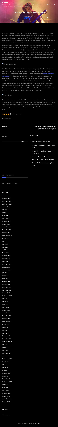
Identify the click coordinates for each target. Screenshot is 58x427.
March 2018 (5, 390)
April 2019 (5, 370)
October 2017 (6, 402)
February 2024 (6, 256)
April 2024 (5, 250)
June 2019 (5, 367)
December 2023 (6, 261)
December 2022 (6, 287)
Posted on (29, 16)
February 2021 (6, 336)
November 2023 (6, 264)
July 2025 (4, 210)
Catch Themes (37, 423)
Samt (5, 2)
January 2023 (6, 284)
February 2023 (6, 281)
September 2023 (7, 270)
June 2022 (5, 301)
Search (4, 136)
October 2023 (6, 267)
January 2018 (6, 396)
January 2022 (6, 310)
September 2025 (7, 204)
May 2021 (5, 330)
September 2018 (7, 382)
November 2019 (6, 353)
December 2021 (6, 313)
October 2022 (6, 293)
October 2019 (6, 356)
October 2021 (6, 319)
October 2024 (6, 233)
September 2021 (7, 321)
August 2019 (5, 362)
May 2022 (5, 304)
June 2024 (5, 244)
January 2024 (6, 258)
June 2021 (5, 327)
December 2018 (6, 379)
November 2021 (6, 316)
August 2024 (5, 238)
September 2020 (7, 342)
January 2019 (6, 376)
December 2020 (6, 339)
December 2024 (6, 227)
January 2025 (6, 224)
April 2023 (5, 278)
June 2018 (5, 385)
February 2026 (6, 198)
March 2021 (5, 333)
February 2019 (6, 373)
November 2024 (6, 230)
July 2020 (4, 344)
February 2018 (6, 393)
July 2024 (4, 241)
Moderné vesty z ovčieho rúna (41, 141)
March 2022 (5, 307)
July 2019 (4, 364)
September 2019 (7, 359)
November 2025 (6, 201)
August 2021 (5, 324)
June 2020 (5, 347)
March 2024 (5, 253)
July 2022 (4, 299)
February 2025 (6, 221)
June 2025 (5, 213)
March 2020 (5, 350)
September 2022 (7, 296)
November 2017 (6, 399)
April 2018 (5, 387)
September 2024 (7, 235)
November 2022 (6, 290)
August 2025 (5, 207)
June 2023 (5, 276)
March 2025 (5, 218)
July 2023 (4, 273)
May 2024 (5, 247)
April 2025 (5, 215)
